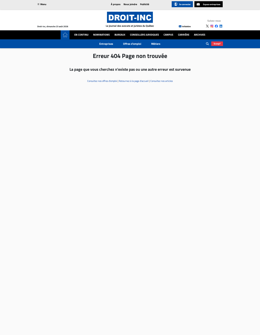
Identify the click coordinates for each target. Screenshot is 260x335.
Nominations (101, 35)
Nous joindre (130, 4)
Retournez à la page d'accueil (134, 81)
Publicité (144, 4)
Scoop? (217, 43)
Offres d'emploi (132, 44)
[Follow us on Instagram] (212, 26)
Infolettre (186, 26)
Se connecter (185, 4)
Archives (199, 35)
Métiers (155, 44)
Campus (168, 35)
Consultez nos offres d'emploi (102, 81)
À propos (116, 4)
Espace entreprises (211, 4)
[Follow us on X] (207, 26)
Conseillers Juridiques (144, 35)
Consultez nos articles (161, 81)
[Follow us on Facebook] (216, 26)
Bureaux (120, 35)
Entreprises (106, 44)
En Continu (81, 35)
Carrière (183, 35)
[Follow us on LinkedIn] (221, 26)
